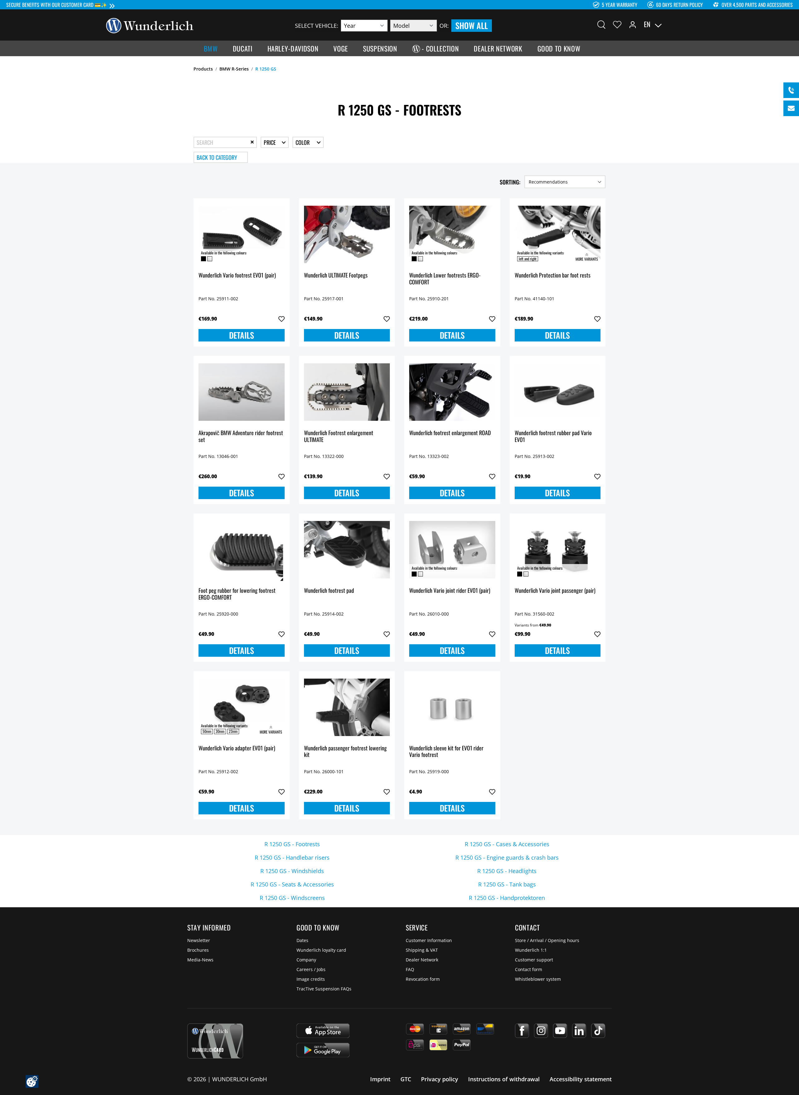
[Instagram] (541, 1031)
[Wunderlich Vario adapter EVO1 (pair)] (242, 707)
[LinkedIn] (579, 1031)
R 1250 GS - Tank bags (507, 884)
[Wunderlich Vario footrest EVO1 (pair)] (242, 234)
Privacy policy (439, 1079)
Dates (302, 940)
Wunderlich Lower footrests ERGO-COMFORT (445, 279)
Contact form (528, 969)
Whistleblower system (538, 979)
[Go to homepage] (150, 25)
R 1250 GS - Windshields (292, 871)
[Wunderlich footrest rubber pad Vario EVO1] (558, 392)
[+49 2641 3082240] (791, 90)
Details (241, 335)
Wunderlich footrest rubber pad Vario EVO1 (553, 437)
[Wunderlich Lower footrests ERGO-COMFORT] (452, 234)
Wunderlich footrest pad (329, 590)
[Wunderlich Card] (215, 1041)
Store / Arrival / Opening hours (547, 940)
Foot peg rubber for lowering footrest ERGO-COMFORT (237, 594)
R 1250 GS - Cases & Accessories (507, 844)
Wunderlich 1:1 (531, 950)
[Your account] (632, 24)
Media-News (200, 960)
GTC (405, 1079)
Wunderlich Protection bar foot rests (553, 275)
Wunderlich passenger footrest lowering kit (345, 752)
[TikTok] (598, 1031)
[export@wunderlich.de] (791, 108)
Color (303, 142)
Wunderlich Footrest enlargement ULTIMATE (338, 437)
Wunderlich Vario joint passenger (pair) (555, 590)
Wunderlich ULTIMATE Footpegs (336, 275)
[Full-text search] (601, 24)
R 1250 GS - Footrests (292, 844)
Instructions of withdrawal (504, 1079)
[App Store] (323, 1031)
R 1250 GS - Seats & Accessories (292, 884)
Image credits (311, 979)
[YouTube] (560, 1031)
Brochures (198, 950)
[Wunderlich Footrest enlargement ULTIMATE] (347, 392)
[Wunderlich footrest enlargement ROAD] (452, 392)
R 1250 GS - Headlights (507, 871)
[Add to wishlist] (281, 319)
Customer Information (429, 940)
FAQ (410, 969)
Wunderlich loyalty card (321, 950)
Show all (471, 25)
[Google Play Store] (323, 1050)
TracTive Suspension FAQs (324, 989)
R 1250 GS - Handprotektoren (507, 897)
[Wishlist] (617, 24)
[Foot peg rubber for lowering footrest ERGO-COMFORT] (242, 549)
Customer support (534, 960)
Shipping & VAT (422, 950)
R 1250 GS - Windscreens (292, 897)
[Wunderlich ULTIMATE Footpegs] (347, 234)
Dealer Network (422, 960)
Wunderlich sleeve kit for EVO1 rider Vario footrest (446, 752)
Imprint (380, 1079)
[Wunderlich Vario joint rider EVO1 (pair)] (452, 549)
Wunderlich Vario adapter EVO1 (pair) (237, 748)
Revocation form (423, 979)
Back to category (217, 157)
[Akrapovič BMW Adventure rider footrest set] (242, 392)
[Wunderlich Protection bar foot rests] (558, 234)
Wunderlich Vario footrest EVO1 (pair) (237, 275)
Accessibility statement (581, 1079)
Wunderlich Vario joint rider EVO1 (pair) (449, 590)
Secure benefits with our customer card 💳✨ (56, 4)
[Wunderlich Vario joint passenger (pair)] (558, 549)
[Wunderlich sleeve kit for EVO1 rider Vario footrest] (452, 707)
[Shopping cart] (689, 24)
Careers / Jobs (311, 969)
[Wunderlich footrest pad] (347, 549)
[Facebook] (522, 1031)
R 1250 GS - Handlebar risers (292, 857)
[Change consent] (32, 1081)
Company (306, 960)
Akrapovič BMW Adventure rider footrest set (241, 437)
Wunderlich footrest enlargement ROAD (450, 433)
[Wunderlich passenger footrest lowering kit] (347, 707)
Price (270, 142)
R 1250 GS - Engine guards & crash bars (507, 857)
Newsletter (198, 940)
